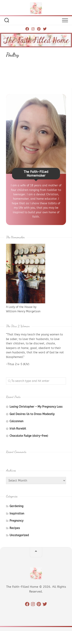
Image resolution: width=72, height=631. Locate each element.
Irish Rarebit (18, 428)
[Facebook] (27, 29)
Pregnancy (16, 520)
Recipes (15, 528)
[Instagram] (33, 29)
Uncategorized (19, 535)
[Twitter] (45, 29)
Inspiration (17, 513)
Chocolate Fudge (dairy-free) (29, 435)
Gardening (16, 506)
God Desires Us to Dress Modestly (32, 414)
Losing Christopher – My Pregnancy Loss (36, 406)
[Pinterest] (39, 29)
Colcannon (16, 421)
